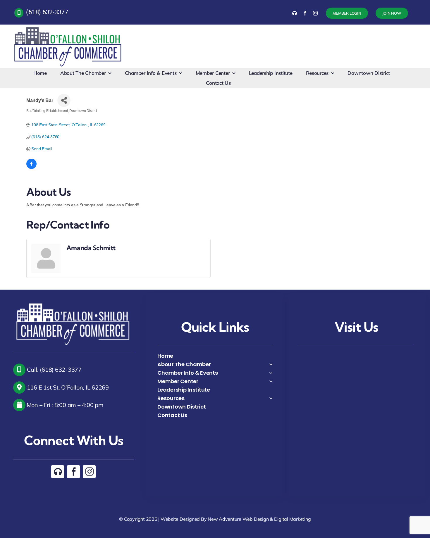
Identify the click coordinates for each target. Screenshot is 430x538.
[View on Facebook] (31, 167)
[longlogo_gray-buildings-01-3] (68, 27)
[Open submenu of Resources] (271, 398)
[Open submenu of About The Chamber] (271, 364)
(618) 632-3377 (47, 12)
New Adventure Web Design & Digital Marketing (259, 519)
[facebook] (305, 13)
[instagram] (315, 13)
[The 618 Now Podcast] (294, 13)
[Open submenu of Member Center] (271, 381)
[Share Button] (63, 100)
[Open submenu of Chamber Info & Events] (271, 373)
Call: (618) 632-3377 (53, 369)
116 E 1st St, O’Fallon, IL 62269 (67, 387)
